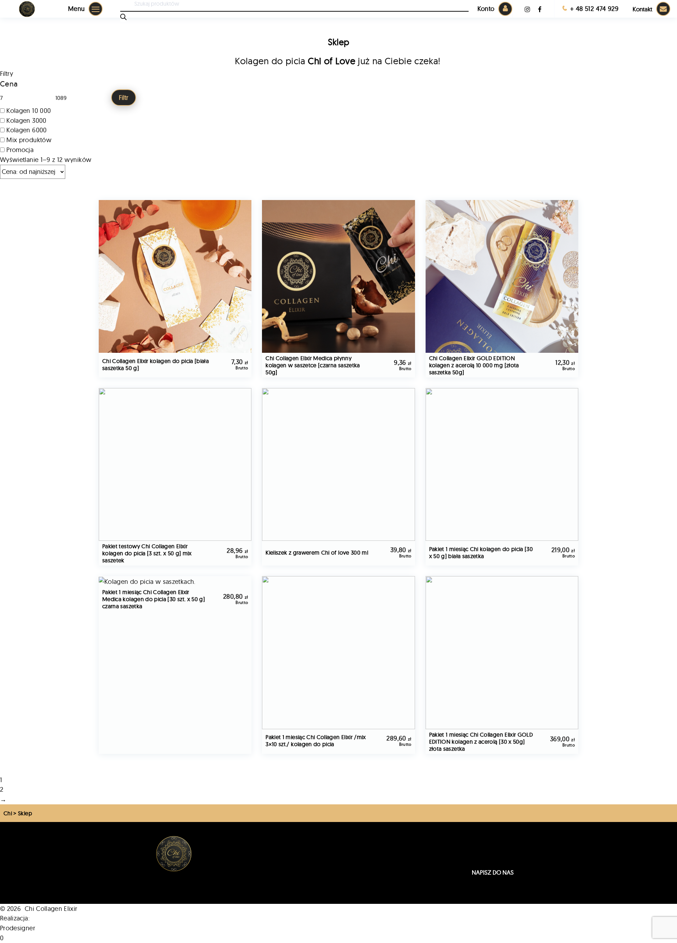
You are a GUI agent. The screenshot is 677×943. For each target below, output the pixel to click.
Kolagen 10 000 (28, 111)
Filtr (123, 97)
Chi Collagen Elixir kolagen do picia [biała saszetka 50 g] (155, 364)
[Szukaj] (123, 18)
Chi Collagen (266, 849)
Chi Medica (264, 858)
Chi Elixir (261, 867)
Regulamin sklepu (376, 840)
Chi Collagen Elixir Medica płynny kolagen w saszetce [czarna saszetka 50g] (313, 365)
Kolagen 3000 (26, 120)
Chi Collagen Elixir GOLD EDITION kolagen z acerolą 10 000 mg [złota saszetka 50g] (474, 365)
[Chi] (27, 9)
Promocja (19, 150)
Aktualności (265, 884)
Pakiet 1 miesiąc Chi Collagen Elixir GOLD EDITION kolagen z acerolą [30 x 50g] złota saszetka (481, 741)
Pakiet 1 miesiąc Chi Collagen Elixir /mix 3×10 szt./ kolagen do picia (316, 740)
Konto (486, 9)
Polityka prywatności (379, 875)
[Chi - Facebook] (540, 9)
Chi (8, 813)
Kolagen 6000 (26, 130)
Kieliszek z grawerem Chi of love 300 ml (317, 552)
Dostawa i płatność (377, 884)
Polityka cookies (374, 867)
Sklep (257, 840)
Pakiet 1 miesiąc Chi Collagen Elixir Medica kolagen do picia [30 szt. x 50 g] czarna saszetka (153, 599)
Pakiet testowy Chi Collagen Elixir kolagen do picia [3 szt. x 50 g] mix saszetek (147, 553)
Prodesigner (17, 928)
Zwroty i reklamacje (378, 858)
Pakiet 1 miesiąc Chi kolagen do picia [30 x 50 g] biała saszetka (481, 552)
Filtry (6, 73)
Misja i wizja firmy (272, 875)
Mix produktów (28, 140)
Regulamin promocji (379, 849)
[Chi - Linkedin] (528, 9)
